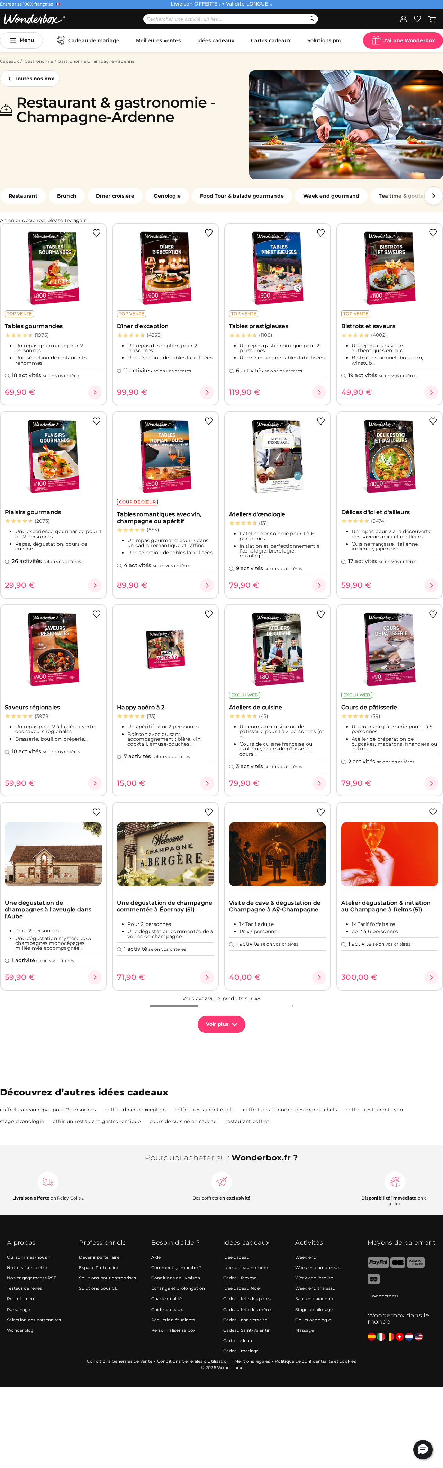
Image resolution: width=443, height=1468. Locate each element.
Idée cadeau (236, 1257)
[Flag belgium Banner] (390, 1337)
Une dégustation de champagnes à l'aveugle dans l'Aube (48, 910)
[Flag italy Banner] (381, 1337)
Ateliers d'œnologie (257, 514)
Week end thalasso (315, 1288)
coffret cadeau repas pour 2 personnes (48, 1109)
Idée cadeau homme (245, 1267)
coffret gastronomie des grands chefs (290, 1109)
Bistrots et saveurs (368, 326)
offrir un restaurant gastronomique (97, 1121)
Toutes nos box (34, 78)
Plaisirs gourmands (33, 512)
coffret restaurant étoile (204, 1109)
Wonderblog (20, 1330)
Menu (27, 40)
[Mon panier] (432, 19)
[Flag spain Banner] (372, 1337)
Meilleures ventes (158, 40)
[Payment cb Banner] (397, 1266)
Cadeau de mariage (93, 40)
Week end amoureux (317, 1267)
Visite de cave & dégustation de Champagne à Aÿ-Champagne (274, 906)
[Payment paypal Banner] (378, 1266)
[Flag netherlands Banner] (409, 1337)
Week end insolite (314, 1277)
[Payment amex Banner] (416, 1266)
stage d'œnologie (22, 1121)
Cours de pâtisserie (369, 707)
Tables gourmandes (34, 326)
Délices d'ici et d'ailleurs (375, 512)
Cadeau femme (239, 1277)
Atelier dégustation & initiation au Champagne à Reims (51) (386, 906)
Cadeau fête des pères (247, 1298)
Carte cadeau (237, 1340)
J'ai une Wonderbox (409, 40)
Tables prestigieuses (258, 326)
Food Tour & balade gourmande (242, 196)
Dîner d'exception (143, 326)
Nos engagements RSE (31, 1277)
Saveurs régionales (32, 707)
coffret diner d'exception (135, 1109)
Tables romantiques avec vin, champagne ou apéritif (159, 517)
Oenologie (167, 196)
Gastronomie (39, 61)
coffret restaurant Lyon (374, 1109)
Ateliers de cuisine (255, 707)
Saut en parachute (314, 1298)
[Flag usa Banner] (419, 1337)
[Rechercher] (312, 18)
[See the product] (95, 392)
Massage (304, 1330)
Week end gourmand (331, 196)
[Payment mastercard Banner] (374, 1282)
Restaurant (23, 196)
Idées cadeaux (215, 40)
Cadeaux (9, 61)
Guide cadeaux (167, 1309)
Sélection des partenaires (34, 1319)
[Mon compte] (403, 19)
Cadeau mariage (241, 1350)
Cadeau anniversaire (245, 1319)
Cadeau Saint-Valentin (247, 1330)
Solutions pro (324, 40)
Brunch (67, 196)
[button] (433, 195)
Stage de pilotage (314, 1309)
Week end (305, 1257)
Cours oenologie (313, 1319)
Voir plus (217, 1024)
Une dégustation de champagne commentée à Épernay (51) (164, 906)
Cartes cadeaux (271, 40)
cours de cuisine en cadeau (183, 1121)
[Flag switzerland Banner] (400, 1337)
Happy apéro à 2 (141, 707)
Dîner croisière (115, 196)
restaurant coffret (247, 1121)
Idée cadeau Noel (242, 1288)
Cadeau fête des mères (247, 1309)
